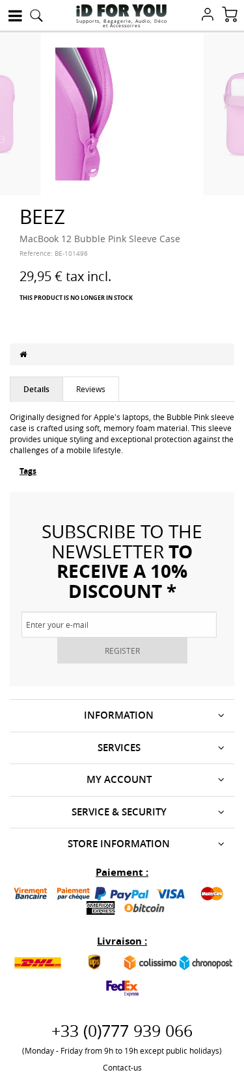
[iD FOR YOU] (121, 10)
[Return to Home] (23, 354)
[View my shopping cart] (230, 15)
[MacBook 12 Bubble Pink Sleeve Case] (122, 113)
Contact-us (122, 1067)
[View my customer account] (208, 15)
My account (119, 779)
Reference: (36, 253)
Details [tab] (36, 389)
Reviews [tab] (90, 389)
